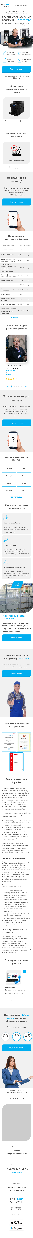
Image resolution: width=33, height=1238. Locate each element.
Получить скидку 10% (16, 1048)
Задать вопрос (16, 202)
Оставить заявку (16, 69)
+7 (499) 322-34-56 (21, 5)
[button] (25, 125)
